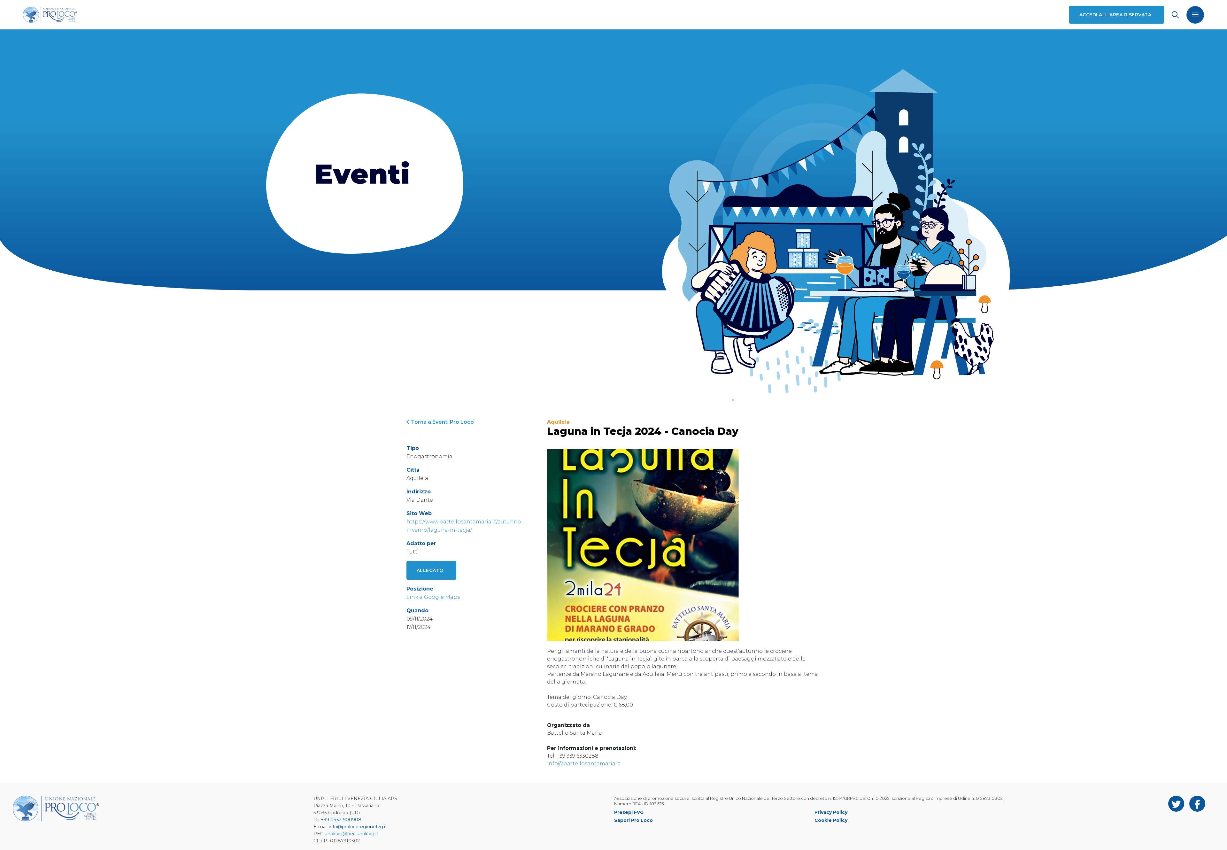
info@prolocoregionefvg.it (358, 827)
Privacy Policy (830, 812)
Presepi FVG (629, 812)
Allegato (430, 570)
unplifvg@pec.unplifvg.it (351, 834)
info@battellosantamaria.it (583, 764)
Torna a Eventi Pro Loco (442, 422)
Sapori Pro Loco (633, 820)
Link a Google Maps (433, 597)
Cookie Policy (830, 820)
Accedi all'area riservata (1115, 15)
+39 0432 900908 (341, 820)
